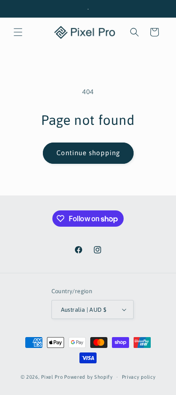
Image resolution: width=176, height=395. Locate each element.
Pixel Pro (52, 377)
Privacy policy (139, 377)
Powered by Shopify (88, 377)
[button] (18, 32)
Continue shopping (88, 153)
